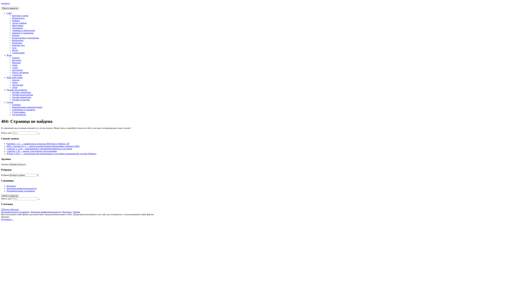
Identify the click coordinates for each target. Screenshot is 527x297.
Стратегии (17, 75)
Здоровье (16, 105)
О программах (19, 112)
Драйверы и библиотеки (23, 30)
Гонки (15, 82)
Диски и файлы (19, 23)
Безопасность (18, 18)
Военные (16, 62)
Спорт (15, 67)
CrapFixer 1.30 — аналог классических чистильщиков (32, 151)
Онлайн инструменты (17, 90)
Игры (9, 55)
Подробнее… (7, 219)
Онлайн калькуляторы (22, 95)
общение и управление (23, 33)
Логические (17, 85)
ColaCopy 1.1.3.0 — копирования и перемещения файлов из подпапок (39, 149)
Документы (17, 28)
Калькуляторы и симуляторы (25, 38)
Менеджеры (17, 25)
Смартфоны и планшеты (23, 109)
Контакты (11, 186)
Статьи (10, 102)
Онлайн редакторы (21, 100)
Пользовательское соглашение (21, 191)
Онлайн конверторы (21, 97)
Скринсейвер (18, 53)
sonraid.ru (5, 3)
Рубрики (5, 175)
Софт (9, 13)
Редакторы (17, 43)
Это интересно (19, 114)
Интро (15, 50)
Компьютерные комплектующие (27, 107)
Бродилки (16, 60)
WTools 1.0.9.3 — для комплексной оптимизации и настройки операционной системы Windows (51, 153)
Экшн (15, 65)
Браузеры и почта (20, 15)
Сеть (14, 48)
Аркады (15, 58)
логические (17, 70)
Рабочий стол (18, 45)
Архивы (5, 164)
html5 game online (15, 77)
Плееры (15, 35)
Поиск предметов (20, 72)
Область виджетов (10, 8)
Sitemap (76, 212)
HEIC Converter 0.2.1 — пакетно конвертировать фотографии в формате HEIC (43, 146)
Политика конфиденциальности (22, 188)
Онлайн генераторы (21, 92)
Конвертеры (17, 40)
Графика (16, 20)
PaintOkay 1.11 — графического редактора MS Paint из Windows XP (38, 144)
